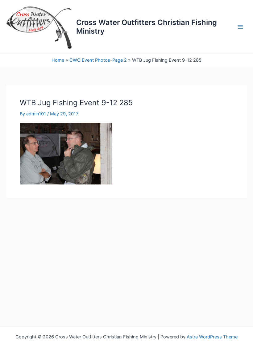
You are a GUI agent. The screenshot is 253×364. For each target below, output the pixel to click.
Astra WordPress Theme (212, 337)
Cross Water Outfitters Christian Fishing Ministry (146, 26)
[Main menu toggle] (240, 26)
